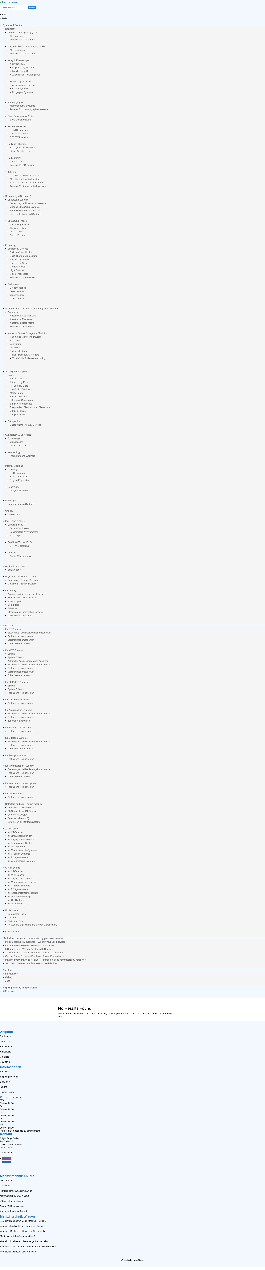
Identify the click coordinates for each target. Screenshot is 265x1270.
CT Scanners (16, 36)
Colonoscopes (17, 295)
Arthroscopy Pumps (20, 382)
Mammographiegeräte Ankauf (14, 1196)
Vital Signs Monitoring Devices (26, 337)
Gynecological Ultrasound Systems (28, 203)
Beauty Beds (14, 569)
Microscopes (14, 601)
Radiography (14, 158)
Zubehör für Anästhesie (22, 326)
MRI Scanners (17, 50)
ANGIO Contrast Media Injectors (26, 182)
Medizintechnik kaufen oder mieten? (17, 1236)
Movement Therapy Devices (22, 583)
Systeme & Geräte (12, 25)
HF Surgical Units (19, 386)
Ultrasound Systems (18, 199)
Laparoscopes (17, 298)
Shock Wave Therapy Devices (25, 425)
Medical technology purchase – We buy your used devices (33, 938)
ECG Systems (17, 473)
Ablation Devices (18, 378)
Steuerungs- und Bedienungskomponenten (29, 632)
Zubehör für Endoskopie (22, 277)
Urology (9, 511)
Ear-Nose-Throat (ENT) (20, 542)
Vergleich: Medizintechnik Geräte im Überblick (22, 1226)
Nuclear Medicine (17, 126)
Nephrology (13, 487)
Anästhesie (5, 1052)
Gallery (9, 977)
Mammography (15, 102)
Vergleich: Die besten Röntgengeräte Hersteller (23, 1231)
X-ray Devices (17, 64)
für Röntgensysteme (15, 755)
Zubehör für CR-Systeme (23, 165)
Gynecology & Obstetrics (18, 435)
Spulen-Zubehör (16, 657)
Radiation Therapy (17, 144)
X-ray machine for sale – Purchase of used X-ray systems (35, 952)
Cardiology (13, 469)
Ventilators (15, 344)
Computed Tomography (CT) (22, 32)
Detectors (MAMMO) (18, 818)
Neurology (10, 500)
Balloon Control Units (21, 252)
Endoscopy (11, 245)
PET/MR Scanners (19, 133)
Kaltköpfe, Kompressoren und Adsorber (28, 661)
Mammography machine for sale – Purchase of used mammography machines (45, 960)
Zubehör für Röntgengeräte (26, 74)
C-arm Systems (20, 88)
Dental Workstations (20, 556)
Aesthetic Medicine (15, 566)
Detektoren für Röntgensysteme (24, 822)
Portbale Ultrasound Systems (25, 210)
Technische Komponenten (21, 636)
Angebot (6, 1032)
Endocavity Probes (19, 224)
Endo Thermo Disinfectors (23, 256)
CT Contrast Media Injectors (24, 175)
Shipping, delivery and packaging (20, 987)
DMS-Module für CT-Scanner (22, 811)
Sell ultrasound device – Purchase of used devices (31, 963)
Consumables (12, 931)
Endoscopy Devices (18, 248)
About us (7, 970)
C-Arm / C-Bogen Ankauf (12, 1206)
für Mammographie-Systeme (20, 765)
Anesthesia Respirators (22, 323)
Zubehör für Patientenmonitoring (28, 358)
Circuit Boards (12, 867)
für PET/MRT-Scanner (16, 682)
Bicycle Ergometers (20, 480)
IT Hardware (11, 910)
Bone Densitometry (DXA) (21, 116)
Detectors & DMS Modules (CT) (24, 807)
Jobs (7, 981)
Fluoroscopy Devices (21, 81)
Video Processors (19, 274)
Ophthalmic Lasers (19, 528)
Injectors (12, 172)
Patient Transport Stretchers (24, 354)
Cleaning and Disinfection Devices (25, 612)
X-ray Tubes (11, 828)
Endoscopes (14, 284)
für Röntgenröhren (17, 903)
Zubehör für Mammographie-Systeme (29, 109)
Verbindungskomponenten (21, 640)
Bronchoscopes (18, 288)
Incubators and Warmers (22, 456)
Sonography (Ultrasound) (18, 196)
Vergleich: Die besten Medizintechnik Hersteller (23, 1221)
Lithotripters (14, 514)
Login (4, 18)
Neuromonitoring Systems (21, 504)
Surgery (12, 375)
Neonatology (14, 452)
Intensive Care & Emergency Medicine (27, 333)
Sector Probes (17, 235)
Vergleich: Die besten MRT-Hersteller (18, 1252)
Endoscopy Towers (19, 259)
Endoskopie (6, 1046)
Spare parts (9, 625)
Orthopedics (14, 421)
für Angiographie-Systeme (18, 710)
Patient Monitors (18, 351)
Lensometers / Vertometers (24, 532)
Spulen (11, 654)
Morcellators (16, 393)
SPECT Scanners (19, 137)
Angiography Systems (23, 85)
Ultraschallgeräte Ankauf (12, 1201)
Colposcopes (16, 442)
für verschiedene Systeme (21, 861)
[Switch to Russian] (8, 991)
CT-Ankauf (5, 1185)
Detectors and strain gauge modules (24, 804)
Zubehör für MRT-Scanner (23, 53)
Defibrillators (16, 347)
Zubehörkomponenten (19, 643)
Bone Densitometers (20, 119)
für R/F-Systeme (16, 846)
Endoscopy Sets (18, 263)
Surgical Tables (18, 411)
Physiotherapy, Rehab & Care (20, 576)
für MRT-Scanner (14, 650)
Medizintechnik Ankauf (17, 1176)
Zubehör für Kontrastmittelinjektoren (28, 186)
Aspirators (15, 340)
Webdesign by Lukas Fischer (132, 1260)
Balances (12, 608)
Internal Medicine (14, 466)
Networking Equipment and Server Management (32, 924)
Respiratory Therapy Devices (23, 580)
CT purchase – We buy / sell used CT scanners (29, 945)
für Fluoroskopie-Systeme (18, 727)
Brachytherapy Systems (22, 147)
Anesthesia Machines (21, 319)
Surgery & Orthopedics (17, 371)
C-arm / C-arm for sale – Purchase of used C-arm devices (35, 956)
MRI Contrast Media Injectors (25, 179)
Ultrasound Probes (17, 221)
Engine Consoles (18, 396)
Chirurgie (4, 1057)
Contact (5, 15)
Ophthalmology (15, 524)
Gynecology (14, 438)
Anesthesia (13, 312)
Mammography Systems (22, 105)
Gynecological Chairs (21, 445)
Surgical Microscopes (21, 403)
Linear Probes (17, 231)
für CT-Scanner (13, 629)
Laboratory (10, 590)
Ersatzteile (5, 1062)
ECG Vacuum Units (20, 476)
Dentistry (12, 552)
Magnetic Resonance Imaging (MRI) (26, 46)
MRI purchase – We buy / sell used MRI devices (30, 949)
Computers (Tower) (17, 914)
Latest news (11, 973)
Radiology (10, 29)
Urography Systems (22, 92)
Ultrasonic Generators (21, 400)
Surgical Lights (17, 414)
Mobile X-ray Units (21, 71)
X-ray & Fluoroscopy (18, 60)
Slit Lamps (15, 535)
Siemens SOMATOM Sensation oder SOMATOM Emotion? (29, 1246)
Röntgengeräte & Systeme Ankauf (16, 1191)
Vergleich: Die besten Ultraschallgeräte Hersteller (24, 1241)
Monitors (12, 917)
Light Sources (17, 270)
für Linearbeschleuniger (17, 699)
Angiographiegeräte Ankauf (13, 1211)
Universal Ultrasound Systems (25, 214)
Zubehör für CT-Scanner (22, 39)
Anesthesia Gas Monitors (23, 315)
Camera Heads (17, 266)
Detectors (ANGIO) (17, 814)
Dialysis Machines (19, 490)
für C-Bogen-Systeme (16, 738)
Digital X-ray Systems (23, 67)
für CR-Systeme (13, 793)
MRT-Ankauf (6, 1180)
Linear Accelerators (20, 151)
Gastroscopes (17, 291)
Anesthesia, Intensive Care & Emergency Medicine (31, 308)
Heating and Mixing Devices (22, 597)
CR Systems (16, 161)
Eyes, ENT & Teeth (15, 521)
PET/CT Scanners (19, 130)
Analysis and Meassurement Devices (27, 594)
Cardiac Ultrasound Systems (25, 207)
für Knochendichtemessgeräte (20, 783)
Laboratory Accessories (20, 615)
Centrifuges (13, 605)
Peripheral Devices (17, 921)
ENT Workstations (19, 546)
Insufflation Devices (20, 389)
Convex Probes (18, 228)
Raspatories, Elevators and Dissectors (30, 407)
